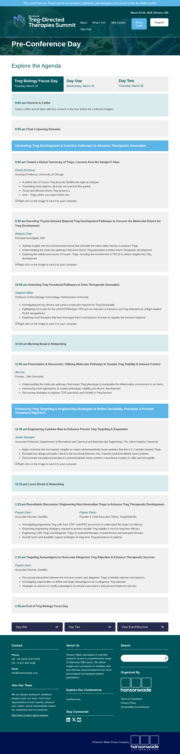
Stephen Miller (24, 292)
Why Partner (118, 22)
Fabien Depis (87, 512)
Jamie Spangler (25, 437)
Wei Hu (19, 372)
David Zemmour (25, 170)
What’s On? (99, 22)
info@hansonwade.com (25, 672)
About (83, 22)
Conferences (73, 699)
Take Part (85, 29)
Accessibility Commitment (135, 707)
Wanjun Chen (23, 233)
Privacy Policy (128, 702)
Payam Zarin (23, 512)
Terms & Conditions (131, 698)
